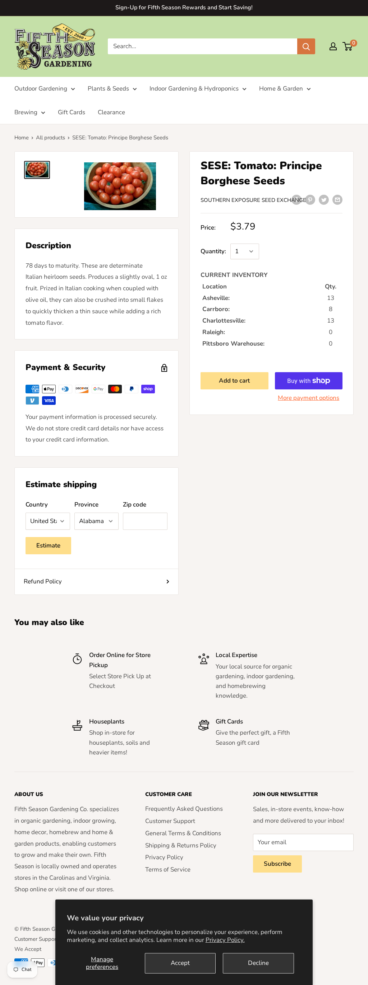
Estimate (48, 545)
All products (50, 137)
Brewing (25, 112)
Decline (258, 963)
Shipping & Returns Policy (180, 845)
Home (21, 137)
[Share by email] (337, 199)
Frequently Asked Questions (184, 809)
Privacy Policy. (225, 940)
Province (86, 504)
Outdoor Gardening (40, 88)
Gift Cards (71, 112)
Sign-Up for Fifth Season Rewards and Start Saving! (184, 7)
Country (37, 504)
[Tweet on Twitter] (324, 199)
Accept (180, 963)
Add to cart (234, 380)
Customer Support (170, 821)
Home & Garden (281, 88)
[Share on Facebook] (296, 199)
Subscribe (277, 864)
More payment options (308, 398)
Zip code (134, 504)
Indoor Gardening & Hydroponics (194, 88)
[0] (347, 46)
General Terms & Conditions (183, 833)
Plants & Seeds (108, 88)
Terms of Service (167, 869)
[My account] (333, 46)
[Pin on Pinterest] (310, 199)
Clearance (111, 112)
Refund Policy (43, 581)
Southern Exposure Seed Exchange (253, 200)
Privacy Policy (164, 857)
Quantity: (213, 251)
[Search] (306, 46)
